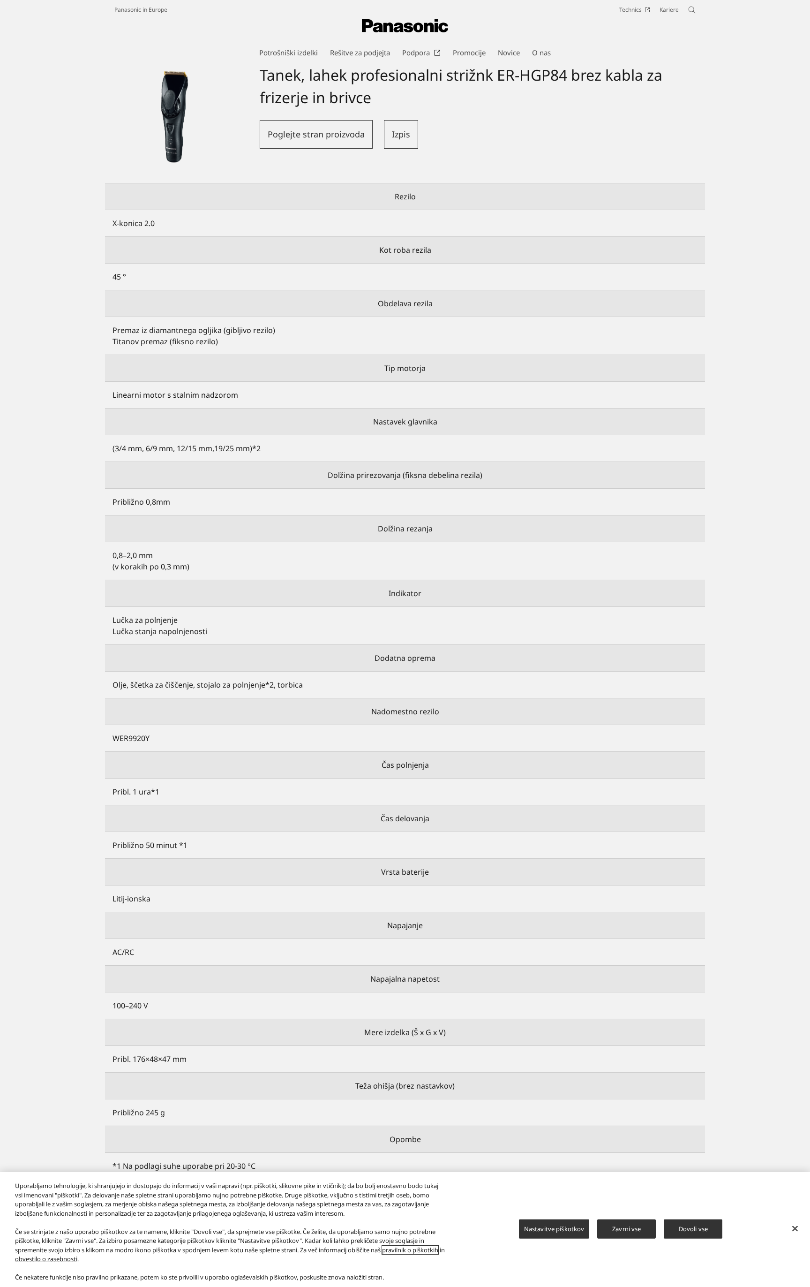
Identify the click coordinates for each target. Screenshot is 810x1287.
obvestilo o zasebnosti (46, 1259)
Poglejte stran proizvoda (316, 134)
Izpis (401, 134)
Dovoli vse (693, 1228)
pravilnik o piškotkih (410, 1250)
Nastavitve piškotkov (554, 1228)
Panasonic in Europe (140, 10)
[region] (405, 1229)
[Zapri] (795, 1228)
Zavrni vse (626, 1228)
